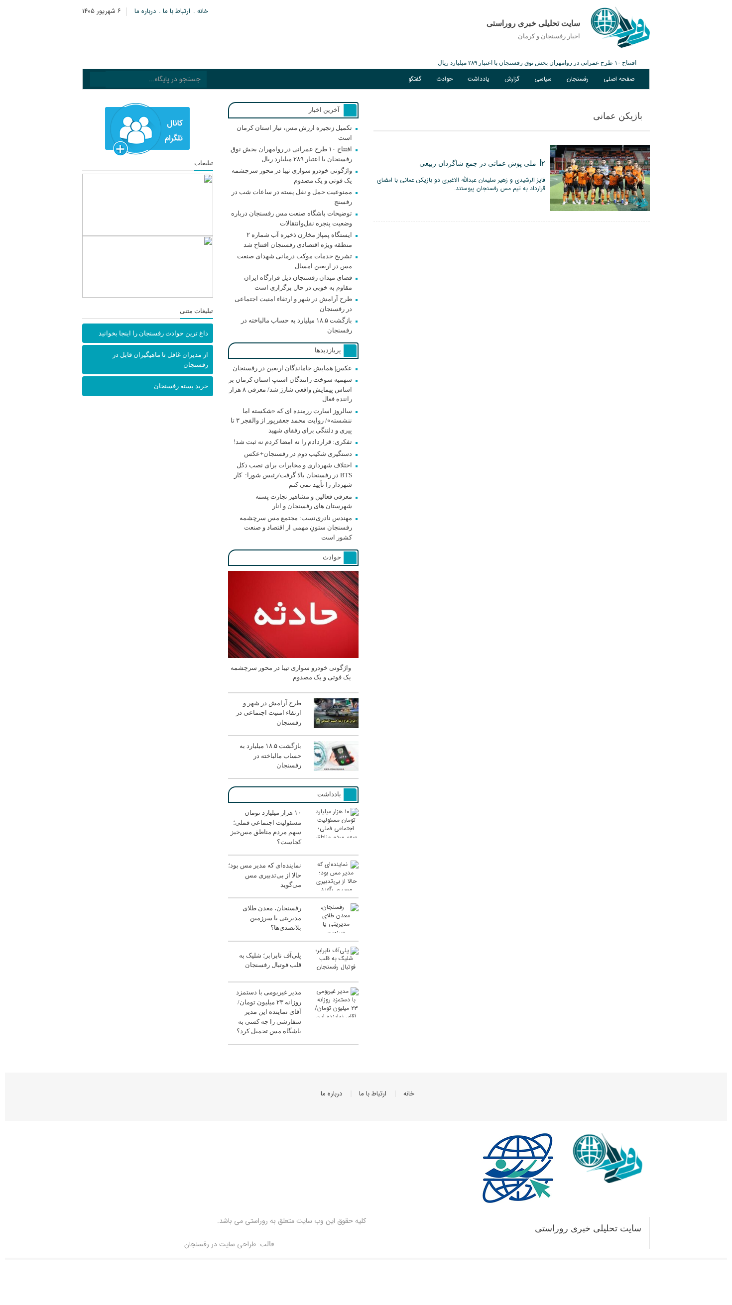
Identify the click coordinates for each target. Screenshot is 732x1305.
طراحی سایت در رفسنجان (220, 1244)
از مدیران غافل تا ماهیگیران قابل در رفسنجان (160, 359)
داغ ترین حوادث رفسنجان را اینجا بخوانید (153, 333)
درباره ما (145, 11)
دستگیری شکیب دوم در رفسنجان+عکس (298, 453)
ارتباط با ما (176, 11)
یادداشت (478, 79)
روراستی (256, 1220)
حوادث (444, 79)
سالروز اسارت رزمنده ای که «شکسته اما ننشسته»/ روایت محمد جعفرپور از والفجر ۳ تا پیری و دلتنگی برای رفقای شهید (291, 420)
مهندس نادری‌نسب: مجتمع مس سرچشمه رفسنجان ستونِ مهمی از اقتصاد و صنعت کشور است (296, 527)
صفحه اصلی (619, 79)
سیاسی (543, 79)
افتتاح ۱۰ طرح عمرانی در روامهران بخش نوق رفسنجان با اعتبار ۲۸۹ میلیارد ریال (537, 62)
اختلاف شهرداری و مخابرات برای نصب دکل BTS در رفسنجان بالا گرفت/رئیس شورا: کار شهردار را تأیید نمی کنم (293, 474)
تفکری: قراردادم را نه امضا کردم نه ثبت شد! (293, 441)
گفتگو (414, 79)
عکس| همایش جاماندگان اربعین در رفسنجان (292, 368)
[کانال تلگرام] (147, 129)
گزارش (511, 79)
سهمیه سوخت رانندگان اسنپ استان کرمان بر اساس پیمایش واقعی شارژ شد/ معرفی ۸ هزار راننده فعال (290, 389)
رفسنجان (578, 79)
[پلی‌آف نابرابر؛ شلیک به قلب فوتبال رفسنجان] (293, 974)
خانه (202, 11)
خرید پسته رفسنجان (181, 386)
